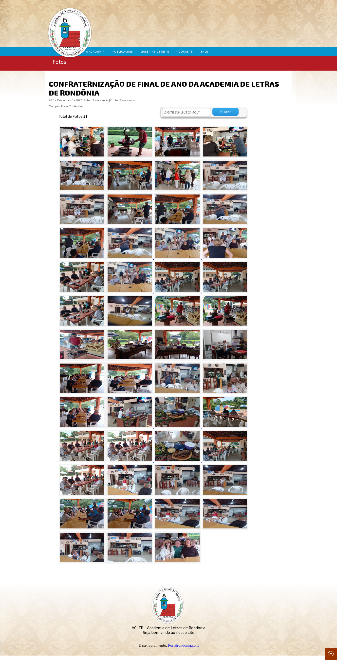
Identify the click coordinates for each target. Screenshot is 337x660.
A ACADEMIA (95, 51)
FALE (204, 51)
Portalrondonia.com (183, 645)
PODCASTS (185, 51)
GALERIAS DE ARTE (155, 51)
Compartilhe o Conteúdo (65, 106)
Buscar (225, 111)
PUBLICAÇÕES (122, 51)
